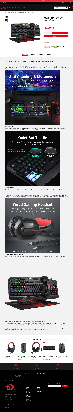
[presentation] (6, 350)
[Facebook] (1, 2)
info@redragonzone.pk (64, 2)
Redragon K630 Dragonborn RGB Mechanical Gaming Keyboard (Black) (49, 356)
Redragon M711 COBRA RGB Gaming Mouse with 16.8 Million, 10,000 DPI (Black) (23, 356)
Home (6, 12)
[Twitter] (3, 2)
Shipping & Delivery (46, 42)
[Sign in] (69, 7)
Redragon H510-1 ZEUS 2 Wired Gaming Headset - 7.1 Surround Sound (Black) (36, 356)
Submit (65, 385)
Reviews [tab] (49, 54)
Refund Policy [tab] (42, 54)
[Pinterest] (7, 2)
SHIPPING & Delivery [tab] (33, 54)
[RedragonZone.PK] (3, 7)
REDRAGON (45, 15)
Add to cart (60, 33)
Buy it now (55, 36)
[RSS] (9, 2)
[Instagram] (5, 2)
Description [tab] (25, 54)
